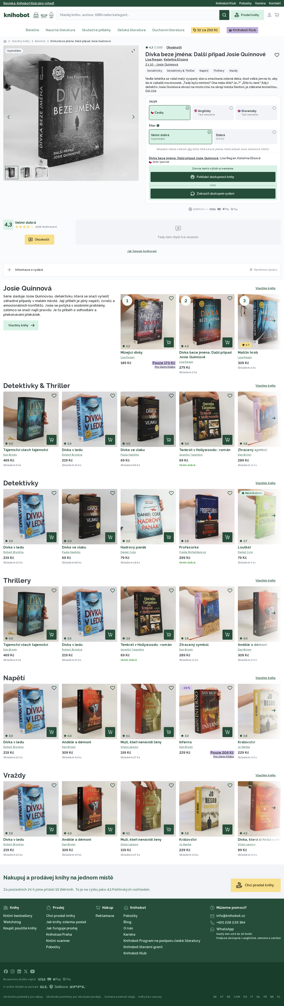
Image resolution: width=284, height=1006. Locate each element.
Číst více (151, 90)
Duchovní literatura (168, 30)
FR (265, 996)
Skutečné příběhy (96, 30)
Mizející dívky (132, 352)
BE (272, 996)
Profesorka (189, 547)
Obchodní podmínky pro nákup (23, 996)
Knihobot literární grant (142, 947)
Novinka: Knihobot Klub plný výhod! (29, 3)
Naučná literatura (60, 30)
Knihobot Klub (135, 953)
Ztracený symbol (252, 450)
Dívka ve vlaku (133, 450)
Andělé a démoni (252, 645)
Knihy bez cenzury (150, 996)
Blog (127, 922)
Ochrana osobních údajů (119, 996)
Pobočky (53, 947)
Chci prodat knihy (60, 916)
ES (245, 996)
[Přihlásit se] (269, 15)
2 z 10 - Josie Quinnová (161, 64)
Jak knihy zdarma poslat (66, 922)
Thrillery (17, 580)
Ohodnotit (174, 47)
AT (221, 996)
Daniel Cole (128, 552)
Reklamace (105, 916)
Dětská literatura (132, 30)
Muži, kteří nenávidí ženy (141, 742)
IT (251, 996)
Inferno (185, 742)
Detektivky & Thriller (36, 385)
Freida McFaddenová (192, 552)
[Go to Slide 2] (26, 172)
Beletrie (32, 30)
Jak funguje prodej (61, 928)
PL (279, 996)
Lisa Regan (153, 59)
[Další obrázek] (133, 117)
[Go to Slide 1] (11, 172)
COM (237, 996)
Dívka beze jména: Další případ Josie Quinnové (230, 149)
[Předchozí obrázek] (8, 117)
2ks (190, 149)
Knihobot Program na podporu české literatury (161, 941)
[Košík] (277, 15)
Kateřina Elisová (176, 59)
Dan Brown (10, 454)
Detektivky (20, 483)
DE (229, 996)
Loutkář (244, 547)
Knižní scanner (58, 941)
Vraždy (14, 775)
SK (215, 996)
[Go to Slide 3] (41, 172)
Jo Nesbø (185, 844)
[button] (71, 113)
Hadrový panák (133, 547)
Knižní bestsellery (17, 916)
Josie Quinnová (27, 288)
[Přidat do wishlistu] (277, 55)
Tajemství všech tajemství (25, 450)
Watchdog (12, 922)
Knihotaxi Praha (59, 934)
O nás (128, 928)
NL (259, 996)
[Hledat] (224, 15)
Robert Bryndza (72, 454)
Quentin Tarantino (191, 454)
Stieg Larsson (129, 747)
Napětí (14, 678)
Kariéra (129, 934)
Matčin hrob (248, 352)
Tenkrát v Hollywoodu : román (204, 450)
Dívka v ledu (72, 450)
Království (246, 742)
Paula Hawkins (130, 454)
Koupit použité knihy (20, 928)
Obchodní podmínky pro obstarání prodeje (73, 996)
